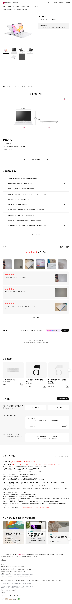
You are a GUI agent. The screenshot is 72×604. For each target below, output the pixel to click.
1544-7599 (17, 568)
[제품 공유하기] (68, 16)
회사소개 (55, 2)
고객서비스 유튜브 (5, 590)
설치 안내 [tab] (67, 456)
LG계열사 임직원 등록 (59, 554)
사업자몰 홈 (5, 9)
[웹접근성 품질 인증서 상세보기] (18, 599)
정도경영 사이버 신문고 (25, 556)
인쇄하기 (67, 99)
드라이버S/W (59, 407)
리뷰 (9, 86)
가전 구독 (9, 6)
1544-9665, (19, 569)
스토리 (28, 6)
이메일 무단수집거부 (13, 554)
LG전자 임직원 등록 (50, 554)
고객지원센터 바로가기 (63, 398)
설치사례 (34, 6)
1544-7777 (29, 569)
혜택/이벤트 (16, 6)
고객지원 (30, 86)
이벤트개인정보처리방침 (30, 554)
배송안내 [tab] (53, 456)
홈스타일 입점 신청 (33, 556)
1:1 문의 (2, 564)
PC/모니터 (13, 9)
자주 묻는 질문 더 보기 (36, 234)
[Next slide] (69, 539)
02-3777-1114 (11, 563)
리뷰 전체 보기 (35, 317)
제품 (4, 6)
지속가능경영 (61, 2)
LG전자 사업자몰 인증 (16, 556)
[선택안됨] (14, 50)
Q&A (17, 86)
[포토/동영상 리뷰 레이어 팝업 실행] (7, 264)
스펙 (4, 86)
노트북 (18, 9)
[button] (45, 2)
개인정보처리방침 (21, 554)
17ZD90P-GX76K (44, 19)
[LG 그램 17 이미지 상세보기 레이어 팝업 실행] (18, 30)
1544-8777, (15, 571)
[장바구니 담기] (21, 384)
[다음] (69, 370)
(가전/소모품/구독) (18, 566)
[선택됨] (6, 50)
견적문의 (23, 6)
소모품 (23, 86)
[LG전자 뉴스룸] (13, 595)
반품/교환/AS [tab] (60, 456)
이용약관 (7, 554)
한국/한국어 (4, 592)
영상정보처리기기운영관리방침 (40, 554)
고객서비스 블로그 (12, 590)
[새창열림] (2, 595)
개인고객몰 (67, 2)
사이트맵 (2, 554)
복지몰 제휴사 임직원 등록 (6, 556)
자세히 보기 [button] (21, 416)
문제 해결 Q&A (35, 407)
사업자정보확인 (23, 580)
